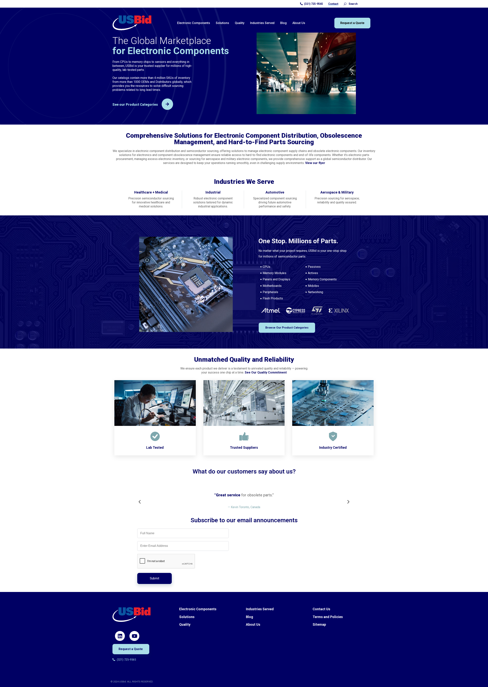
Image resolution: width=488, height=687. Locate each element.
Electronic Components (193, 23)
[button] (260, 73)
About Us (298, 23)
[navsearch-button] (345, 4)
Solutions (222, 23)
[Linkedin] (120, 636)
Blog (283, 23)
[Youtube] (134, 636)
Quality (239, 23)
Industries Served (262, 23)
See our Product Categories (135, 104)
